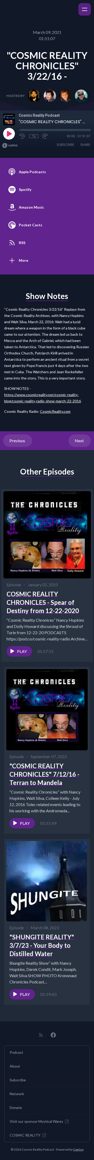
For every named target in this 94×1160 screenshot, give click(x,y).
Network (17, 1094)
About (15, 1066)
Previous (17, 440)
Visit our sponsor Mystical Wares (36, 1121)
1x (34, 136)
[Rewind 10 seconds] (22, 136)
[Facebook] (53, 1035)
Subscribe (65, 144)
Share (85, 144)
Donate (16, 1107)
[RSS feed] (41, 1035)
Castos (78, 1149)
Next (80, 440)
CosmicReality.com (55, 411)
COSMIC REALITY (25, 1135)
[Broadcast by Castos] (9, 145)
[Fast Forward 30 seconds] (45, 136)
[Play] (9, 133)
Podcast (16, 1052)
